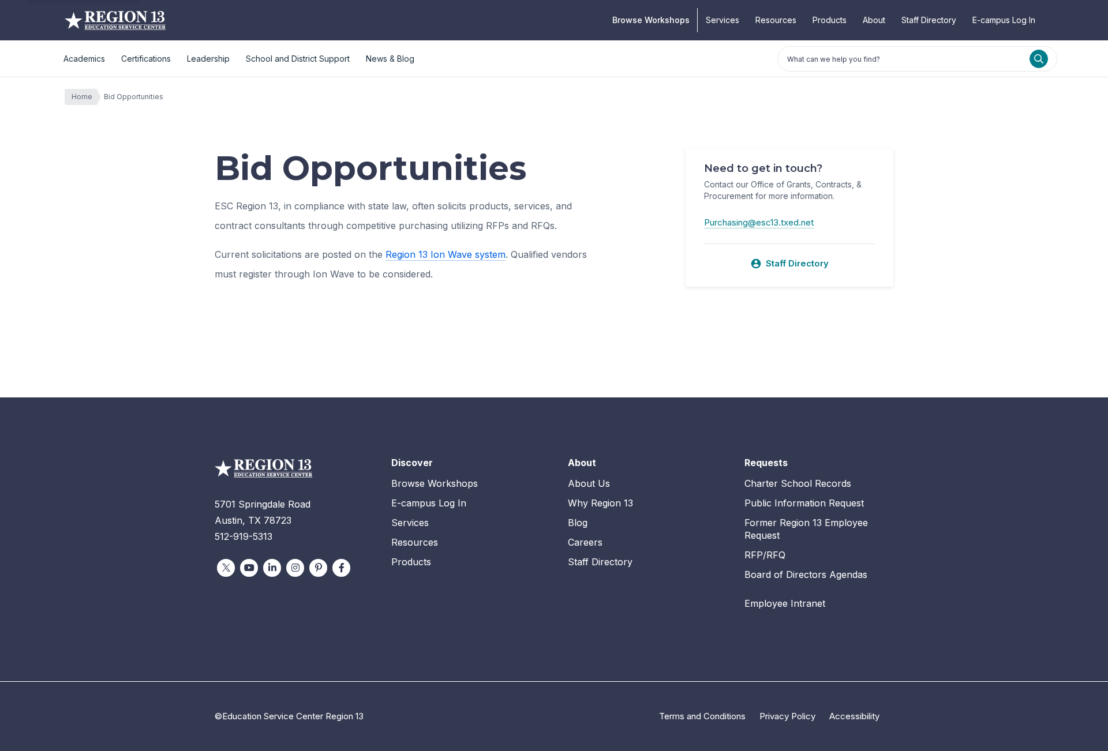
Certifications (146, 58)
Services (722, 20)
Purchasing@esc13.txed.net (759, 222)
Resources (775, 20)
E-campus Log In (1003, 20)
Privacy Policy (787, 716)
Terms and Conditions (702, 716)
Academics (84, 58)
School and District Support (298, 58)
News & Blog (390, 58)
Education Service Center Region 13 (115, 20)
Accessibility (854, 716)
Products (830, 20)
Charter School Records (797, 483)
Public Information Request (804, 503)
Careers (585, 542)
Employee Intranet (784, 603)
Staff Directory (928, 20)
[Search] (1039, 59)
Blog (577, 522)
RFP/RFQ (764, 555)
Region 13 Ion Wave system (445, 254)
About (874, 20)
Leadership (208, 58)
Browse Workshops (651, 20)
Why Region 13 (600, 503)
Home (82, 96)
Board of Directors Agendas (805, 574)
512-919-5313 (243, 536)
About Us (589, 483)
